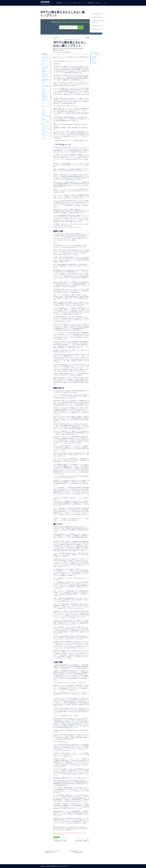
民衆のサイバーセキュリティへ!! (79, 2)
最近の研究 (55, 341)
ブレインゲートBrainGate (82, 271)
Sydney (66, 866)
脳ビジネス (94, 60)
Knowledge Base (59, 2)
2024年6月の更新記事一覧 (96, 13)
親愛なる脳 (94, 56)
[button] (105, 2)
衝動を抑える (94, 58)
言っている (83, 179)
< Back (55, 36)
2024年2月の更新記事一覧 (96, 29)
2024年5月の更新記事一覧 (96, 17)
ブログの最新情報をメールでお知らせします (94, 2)
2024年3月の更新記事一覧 (96, 25)
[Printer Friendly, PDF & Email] (56, 837)
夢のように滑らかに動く (68, 108)
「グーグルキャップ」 (96, 54)
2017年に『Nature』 (78, 718)
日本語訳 (85, 718)
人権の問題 (94, 62)
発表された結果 (64, 105)
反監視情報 (45, 2)
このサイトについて (67, 2)
